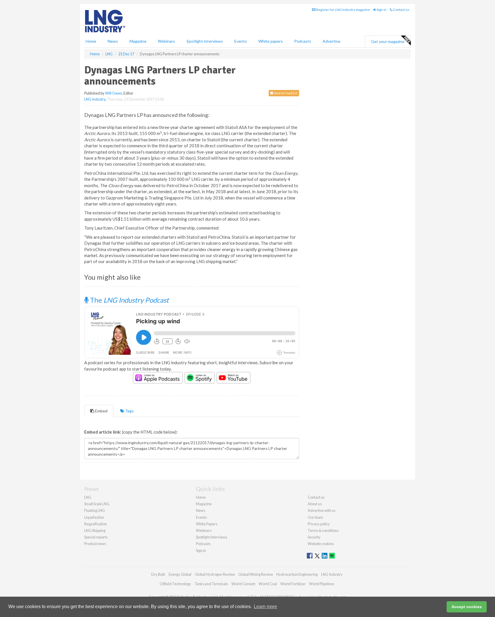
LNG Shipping (94, 530)
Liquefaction (94, 517)
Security (314, 537)
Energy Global (180, 574)
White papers (270, 41)
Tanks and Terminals (211, 583)
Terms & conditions (323, 530)
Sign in (381, 9)
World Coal (268, 583)
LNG (87, 497)
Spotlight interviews (204, 41)
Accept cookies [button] (466, 606)
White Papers (206, 524)
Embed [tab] (100, 410)
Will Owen (113, 93)
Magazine (137, 41)
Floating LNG (94, 510)
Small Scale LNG (96, 504)
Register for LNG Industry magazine (343, 9)
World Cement (243, 583)
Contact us (400, 9)
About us (315, 504)
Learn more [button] (265, 606)
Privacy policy (319, 524)
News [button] (113, 41)
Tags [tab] (129, 410)
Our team (315, 517)
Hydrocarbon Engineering (297, 574)
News (200, 510)
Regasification (95, 524)
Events (240, 41)
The (129, 300)
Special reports (96, 537)
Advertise (331, 41)
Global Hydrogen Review (215, 574)
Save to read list (285, 93)
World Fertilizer (293, 583)
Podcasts (302, 41)
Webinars (166, 41)
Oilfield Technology (175, 583)
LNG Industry (94, 99)
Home (91, 41)
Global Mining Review (255, 574)
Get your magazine (387, 41)
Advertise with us (321, 510)
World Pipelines (321, 583)
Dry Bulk (158, 574)
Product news (95, 543)
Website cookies (321, 543)
